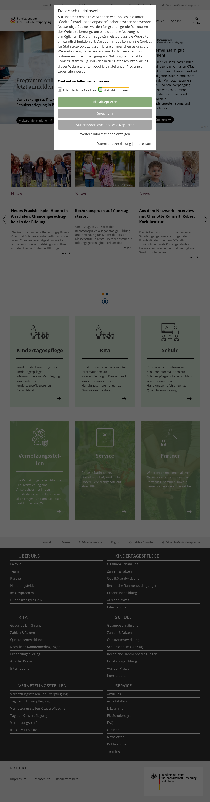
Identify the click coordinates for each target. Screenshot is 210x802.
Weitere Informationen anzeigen (105, 134)
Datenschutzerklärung (131, 61)
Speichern (105, 113)
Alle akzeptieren (105, 102)
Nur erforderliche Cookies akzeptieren (105, 125)
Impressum (143, 143)
